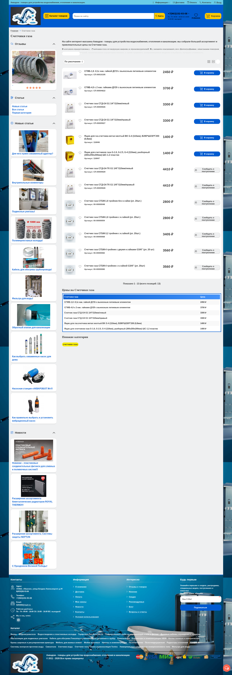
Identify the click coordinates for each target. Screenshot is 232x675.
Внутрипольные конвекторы (27, 182)
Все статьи (18, 109)
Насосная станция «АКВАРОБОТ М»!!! (32, 388)
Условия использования (87, 617)
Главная (14, 31)
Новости (79, 607)
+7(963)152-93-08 (178, 13)
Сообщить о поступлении (208, 170)
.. (12, 85)
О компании (80, 587)
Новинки (133, 592)
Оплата (78, 597)
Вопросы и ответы (138, 612)
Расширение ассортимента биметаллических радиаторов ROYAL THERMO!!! (32, 501)
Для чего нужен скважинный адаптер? (32, 153)
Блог (131, 607)
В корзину (209, 73)
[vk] (18, 620)
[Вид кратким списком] (218, 62)
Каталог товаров (58, 16)
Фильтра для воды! (22, 298)
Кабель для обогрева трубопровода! (32, 269)
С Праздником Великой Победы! (29, 566)
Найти (160, 16)
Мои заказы (80, 602)
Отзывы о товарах (138, 587)
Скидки (132, 597)
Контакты (79, 612)
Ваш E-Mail (187, 599)
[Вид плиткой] (209, 62)
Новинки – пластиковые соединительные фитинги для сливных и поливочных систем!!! (33, 466)
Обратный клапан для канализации (31, 327)
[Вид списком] (213, 62)
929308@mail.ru (23, 605)
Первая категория (21, 113)
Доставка (79, 592)
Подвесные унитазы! (23, 211)
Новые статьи (19, 106)
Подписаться (200, 607)
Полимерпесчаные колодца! (27, 240)
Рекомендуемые (136, 602)
